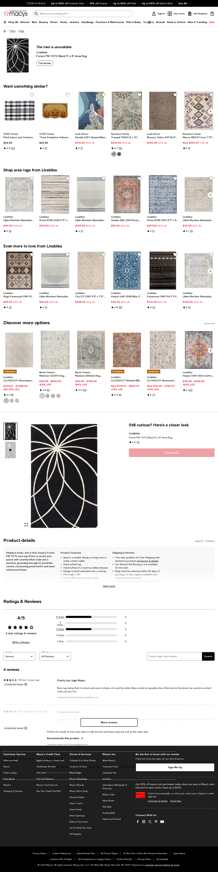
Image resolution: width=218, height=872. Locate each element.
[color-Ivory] (114, 154)
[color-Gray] (42, 396)
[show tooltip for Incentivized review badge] (25, 684)
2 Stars (60, 635)
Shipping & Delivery (12, 791)
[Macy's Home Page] (15, 13)
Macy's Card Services (47, 785)
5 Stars (60, 617)
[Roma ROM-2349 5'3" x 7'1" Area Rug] (55, 194)
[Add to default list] (32, 95)
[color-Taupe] (17, 401)
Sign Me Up (175, 767)
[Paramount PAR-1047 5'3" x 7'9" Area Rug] (163, 270)
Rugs (21, 31)
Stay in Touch (76, 803)
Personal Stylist (76, 797)
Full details (44, 63)
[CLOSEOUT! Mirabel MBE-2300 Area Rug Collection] (127, 350)
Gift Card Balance (45, 779)
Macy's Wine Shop (78, 791)
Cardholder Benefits (46, 766)
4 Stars (60, 623)
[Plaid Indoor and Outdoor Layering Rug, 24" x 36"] (19, 110)
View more (109, 586)
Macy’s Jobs (108, 794)
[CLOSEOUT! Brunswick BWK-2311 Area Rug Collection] (163, 350)
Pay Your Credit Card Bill (48, 791)
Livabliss (41, 52)
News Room (108, 801)
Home (12, 31)
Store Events (75, 809)
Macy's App (75, 773)
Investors (107, 779)
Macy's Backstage (78, 779)
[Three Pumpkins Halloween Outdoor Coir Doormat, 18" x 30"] (55, 110)
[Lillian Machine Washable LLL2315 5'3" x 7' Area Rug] (91, 194)
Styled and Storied (112, 819)
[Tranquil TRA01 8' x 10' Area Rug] (127, 110)
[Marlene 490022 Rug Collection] (91, 350)
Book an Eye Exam (78, 822)
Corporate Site (109, 773)
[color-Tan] (12, 401)
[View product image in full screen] (26, 525)
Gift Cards (41, 773)
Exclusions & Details (157, 801)
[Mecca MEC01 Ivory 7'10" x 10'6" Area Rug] (199, 110)
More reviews (109, 722)
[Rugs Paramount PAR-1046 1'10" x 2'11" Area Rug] (19, 270)
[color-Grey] (6, 401)
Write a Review (21, 642)
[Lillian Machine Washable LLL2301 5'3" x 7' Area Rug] (199, 270)
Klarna (6, 766)
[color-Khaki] (47, 396)
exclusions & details (147, 561)
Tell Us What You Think (80, 828)
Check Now (175, 801)
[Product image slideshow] (64, 476)
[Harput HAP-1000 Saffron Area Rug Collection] (199, 350)
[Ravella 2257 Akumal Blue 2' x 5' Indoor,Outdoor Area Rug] (91, 110)
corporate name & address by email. (162, 865)
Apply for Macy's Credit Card (50, 760)
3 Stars (60, 629)
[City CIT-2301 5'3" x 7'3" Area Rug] (91, 270)
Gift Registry (75, 834)
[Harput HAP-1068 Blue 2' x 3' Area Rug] (127, 270)
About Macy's (109, 760)
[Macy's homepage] (4, 31)
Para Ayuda (9, 779)
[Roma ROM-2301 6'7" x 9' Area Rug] (163, 194)
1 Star (60, 641)
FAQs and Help (10, 760)
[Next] (210, 111)
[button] (55, 476)
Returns (7, 785)
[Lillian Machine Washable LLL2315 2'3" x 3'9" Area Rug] (55, 270)
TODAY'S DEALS (36, 3)
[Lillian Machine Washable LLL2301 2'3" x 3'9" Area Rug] (19, 194)
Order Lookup (10, 773)
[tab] (10, 431)
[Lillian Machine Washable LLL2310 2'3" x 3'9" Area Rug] (199, 194)
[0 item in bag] (212, 13)
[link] (19, 141)
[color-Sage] (53, 396)
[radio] (113, 154)
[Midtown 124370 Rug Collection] (55, 350)
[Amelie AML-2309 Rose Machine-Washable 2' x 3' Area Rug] (127, 194)
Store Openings (77, 815)
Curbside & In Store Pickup (82, 760)
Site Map (107, 807)
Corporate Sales (110, 766)
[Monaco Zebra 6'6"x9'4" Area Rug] (163, 110)
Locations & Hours (78, 766)
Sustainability (109, 813)
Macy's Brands (76, 785)
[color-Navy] (119, 154)
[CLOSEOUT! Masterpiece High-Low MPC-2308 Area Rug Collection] (19, 350)
